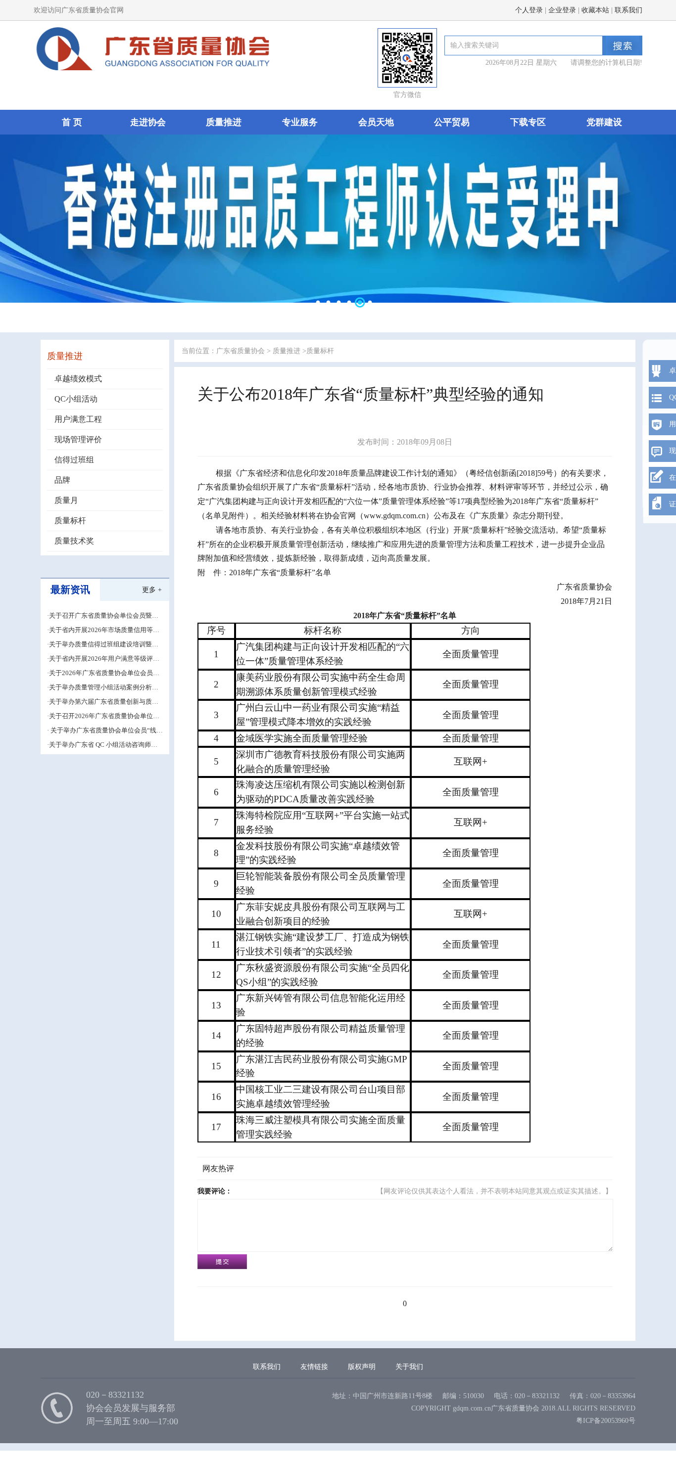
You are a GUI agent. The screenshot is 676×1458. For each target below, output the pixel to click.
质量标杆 (70, 520)
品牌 (62, 480)
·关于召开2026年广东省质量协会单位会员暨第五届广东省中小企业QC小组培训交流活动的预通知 (103, 716)
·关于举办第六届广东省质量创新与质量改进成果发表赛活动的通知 (102, 702)
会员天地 (376, 122)
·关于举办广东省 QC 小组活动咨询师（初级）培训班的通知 (99, 745)
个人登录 (529, 10)
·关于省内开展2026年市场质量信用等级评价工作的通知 (103, 630)
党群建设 (604, 122)
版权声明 (362, 1366)
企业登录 (562, 10)
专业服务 (300, 122)
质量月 (66, 500)
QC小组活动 (75, 399)
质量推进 (223, 122)
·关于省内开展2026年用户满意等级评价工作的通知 (103, 659)
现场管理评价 (78, 439)
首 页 (72, 122)
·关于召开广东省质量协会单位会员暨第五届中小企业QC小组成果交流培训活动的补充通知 (103, 616)
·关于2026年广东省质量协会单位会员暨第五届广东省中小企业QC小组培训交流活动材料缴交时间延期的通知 (103, 673)
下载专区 (528, 122)
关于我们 (409, 1366)
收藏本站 (595, 10)
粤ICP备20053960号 (605, 1420)
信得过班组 (74, 460)
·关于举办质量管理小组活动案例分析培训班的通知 (102, 687)
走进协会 (148, 122)
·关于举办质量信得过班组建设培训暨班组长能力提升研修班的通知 (102, 644)
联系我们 (628, 10)
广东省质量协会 (240, 351)
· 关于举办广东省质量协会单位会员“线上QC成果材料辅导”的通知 (105, 731)
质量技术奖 (74, 541)
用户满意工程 (78, 419)
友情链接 (314, 1366)
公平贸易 (452, 122)
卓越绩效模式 (78, 378)
